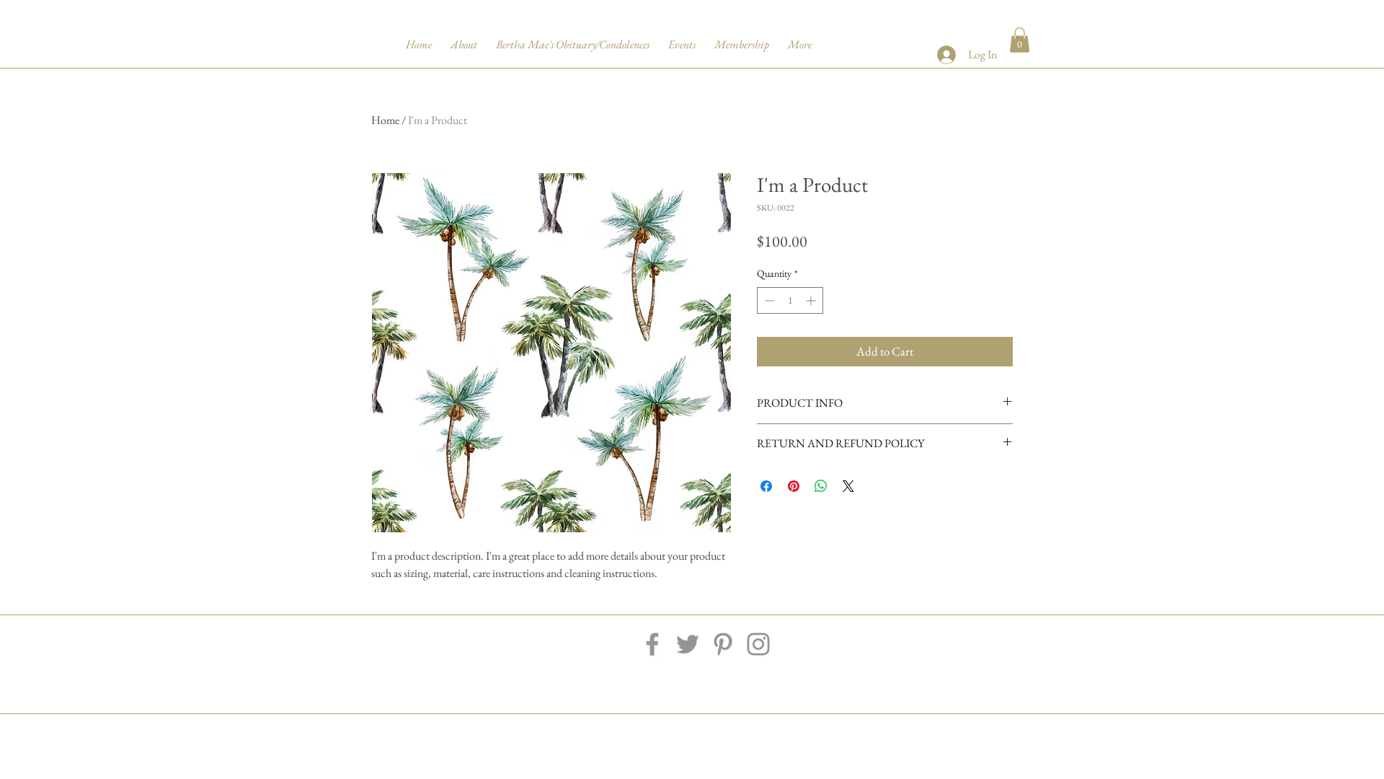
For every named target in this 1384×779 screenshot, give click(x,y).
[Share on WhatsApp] (821, 486)
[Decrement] (768, 300)
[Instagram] (758, 644)
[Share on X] (848, 486)
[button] (1019, 40)
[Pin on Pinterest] (793, 486)
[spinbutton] (790, 300)
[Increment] (812, 300)
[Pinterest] (723, 644)
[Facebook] (652, 644)
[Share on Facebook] (766, 486)
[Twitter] (688, 644)
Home (385, 120)
